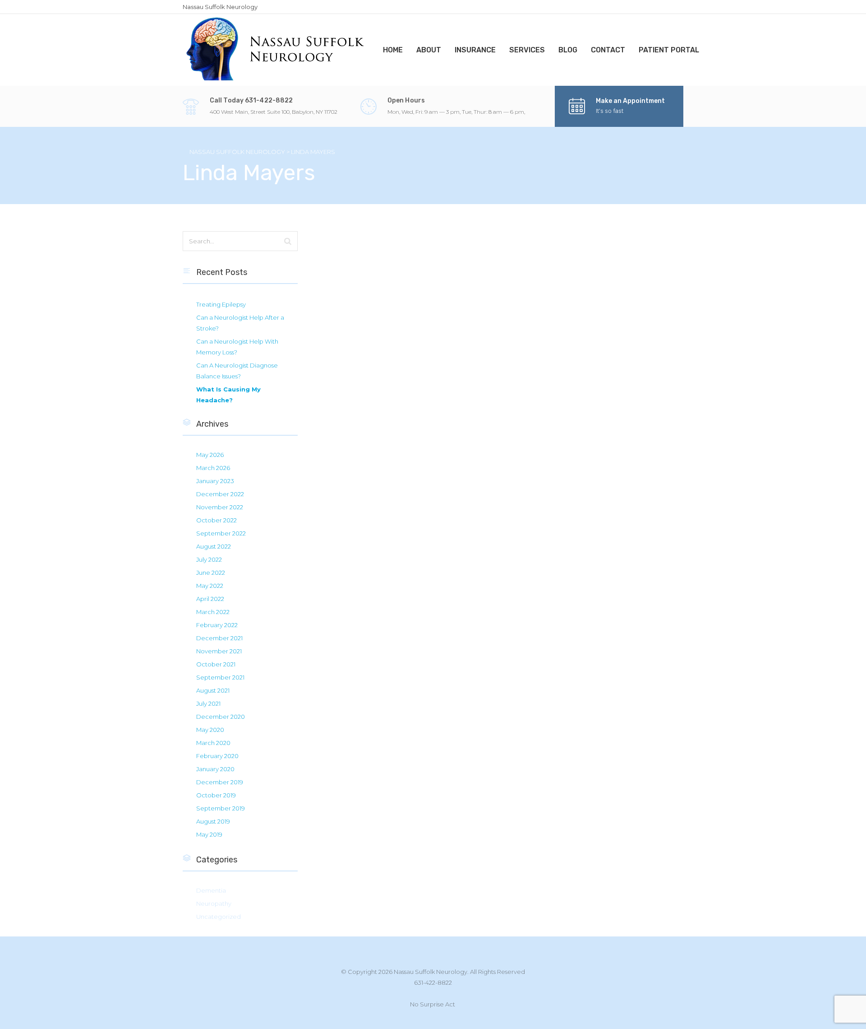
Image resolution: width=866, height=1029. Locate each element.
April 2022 (210, 598)
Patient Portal (669, 50)
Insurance (475, 50)
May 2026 (210, 454)
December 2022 (220, 494)
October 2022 (216, 520)
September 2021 (220, 677)
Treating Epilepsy (221, 304)
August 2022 (213, 546)
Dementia (211, 890)
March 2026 (213, 467)
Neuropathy (213, 903)
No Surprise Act (432, 1004)
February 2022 (217, 625)
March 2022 (213, 611)
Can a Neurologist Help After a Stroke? (240, 323)
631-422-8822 (433, 982)
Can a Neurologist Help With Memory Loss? (237, 347)
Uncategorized (218, 916)
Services (527, 50)
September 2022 (221, 533)
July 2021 (208, 703)
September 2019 (220, 808)
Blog (567, 50)
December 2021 (219, 638)
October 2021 (215, 664)
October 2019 (216, 795)
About (428, 50)
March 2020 (213, 742)
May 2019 (209, 834)
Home (393, 50)
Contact (608, 50)
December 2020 (220, 716)
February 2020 (217, 755)
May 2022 (209, 585)
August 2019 (213, 821)
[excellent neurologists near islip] (276, 49)
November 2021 (219, 651)
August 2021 (213, 690)
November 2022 (219, 507)
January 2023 (215, 480)
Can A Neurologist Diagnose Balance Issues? (237, 371)
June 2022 (210, 572)
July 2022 (209, 559)
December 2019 (219, 782)
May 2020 (210, 729)
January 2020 (215, 769)
